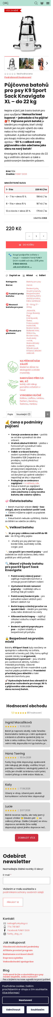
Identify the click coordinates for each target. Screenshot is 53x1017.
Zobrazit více (25, 866)
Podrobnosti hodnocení (17, 75)
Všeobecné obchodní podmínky (21, 975)
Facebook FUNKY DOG (18, 958)
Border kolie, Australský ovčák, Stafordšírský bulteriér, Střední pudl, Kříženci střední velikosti (31, 359)
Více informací (10, 992)
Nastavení (25, 1000)
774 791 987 (13, 955)
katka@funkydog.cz (17, 951)
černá (28, 294)
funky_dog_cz (14, 962)
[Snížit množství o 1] (27, 242)
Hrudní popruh (29, 301)
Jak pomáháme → (22, 273)
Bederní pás (31, 297)
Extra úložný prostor (31, 311)
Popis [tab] (10, 433)
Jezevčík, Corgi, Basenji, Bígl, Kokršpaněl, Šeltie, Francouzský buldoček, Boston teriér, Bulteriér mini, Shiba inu (32, 336)
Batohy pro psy (30, 289)
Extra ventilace (31, 314)
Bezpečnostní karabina (32, 306)
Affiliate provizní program (18, 979)
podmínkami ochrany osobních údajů (23, 920)
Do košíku (27, 251)
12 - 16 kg (29, 318)
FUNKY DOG (21, 180)
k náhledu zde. (32, 505)
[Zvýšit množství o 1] (41, 242)
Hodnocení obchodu (25, 734)
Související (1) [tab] (23, 433)
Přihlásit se (13, 930)
